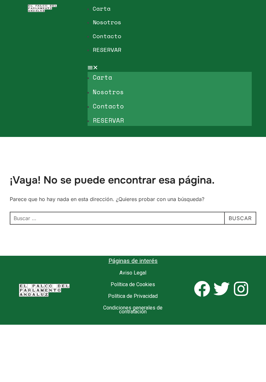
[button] (169, 67)
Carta (102, 8)
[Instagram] (241, 289)
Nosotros (107, 22)
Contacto (107, 36)
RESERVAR (107, 49)
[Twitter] (221, 289)
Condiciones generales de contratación (133, 310)
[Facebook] (202, 289)
